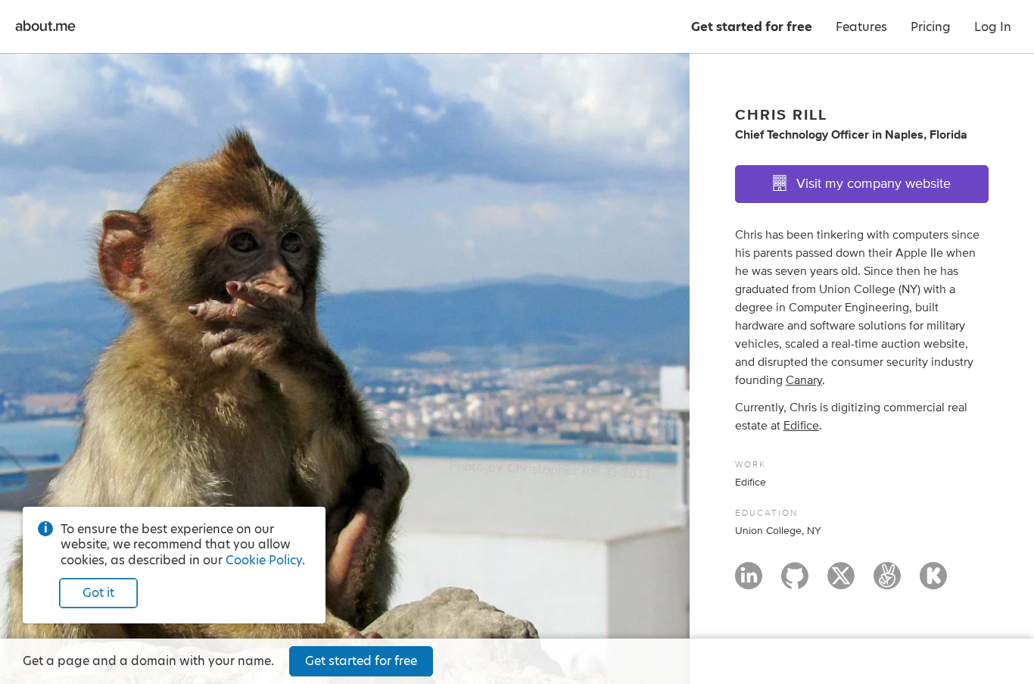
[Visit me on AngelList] (887, 582)
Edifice (801, 426)
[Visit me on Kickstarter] (933, 582)
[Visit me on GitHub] (794, 582)
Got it (98, 592)
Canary (804, 380)
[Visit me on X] (841, 582)
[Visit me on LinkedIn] (748, 582)
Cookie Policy (264, 560)
